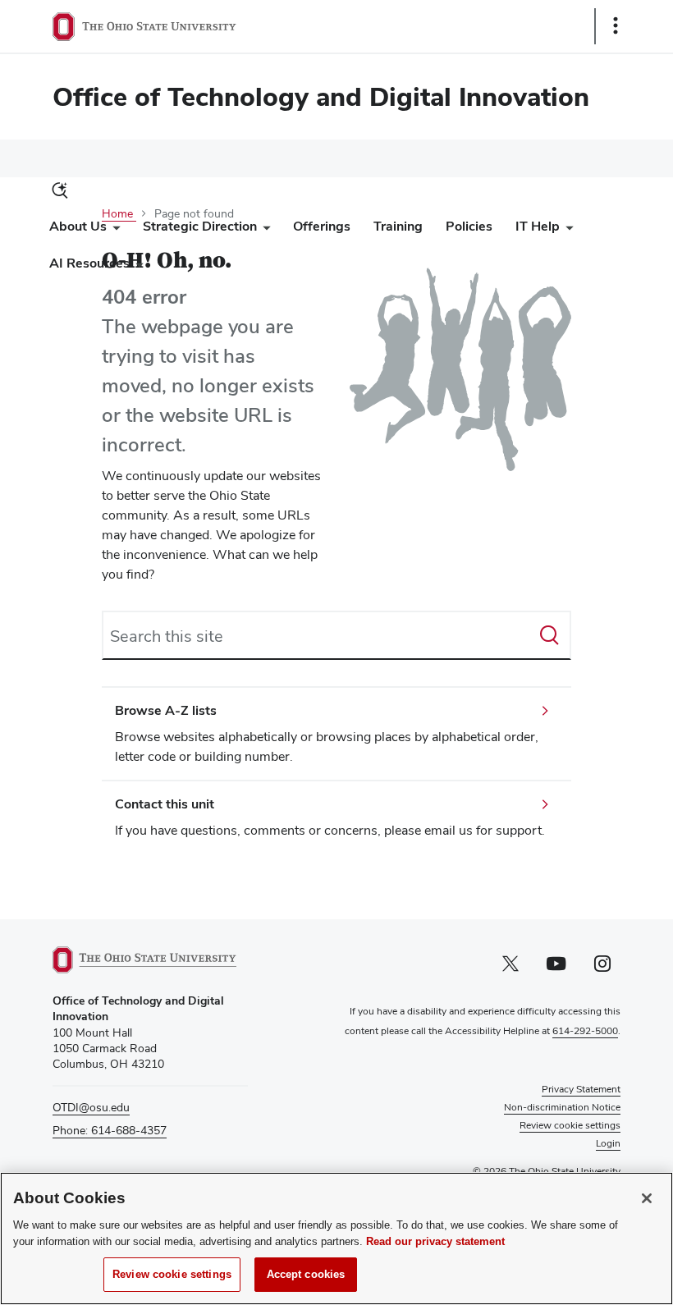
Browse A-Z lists (166, 710)
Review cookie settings (171, 1274)
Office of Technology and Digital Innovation (321, 96)
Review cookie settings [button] (570, 1125)
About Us (78, 226)
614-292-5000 (585, 1030)
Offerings (321, 226)
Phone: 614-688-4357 (110, 1130)
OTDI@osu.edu (91, 1107)
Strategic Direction (200, 226)
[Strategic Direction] (263, 230)
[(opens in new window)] (150, 960)
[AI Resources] (136, 267)
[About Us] (113, 230)
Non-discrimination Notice (562, 1107)
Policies (469, 226)
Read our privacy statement (435, 1241)
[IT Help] (566, 230)
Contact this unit (164, 804)
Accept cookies (306, 1274)
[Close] (647, 1198)
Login (608, 1143)
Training (398, 226)
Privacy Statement (581, 1089)
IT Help (537, 226)
